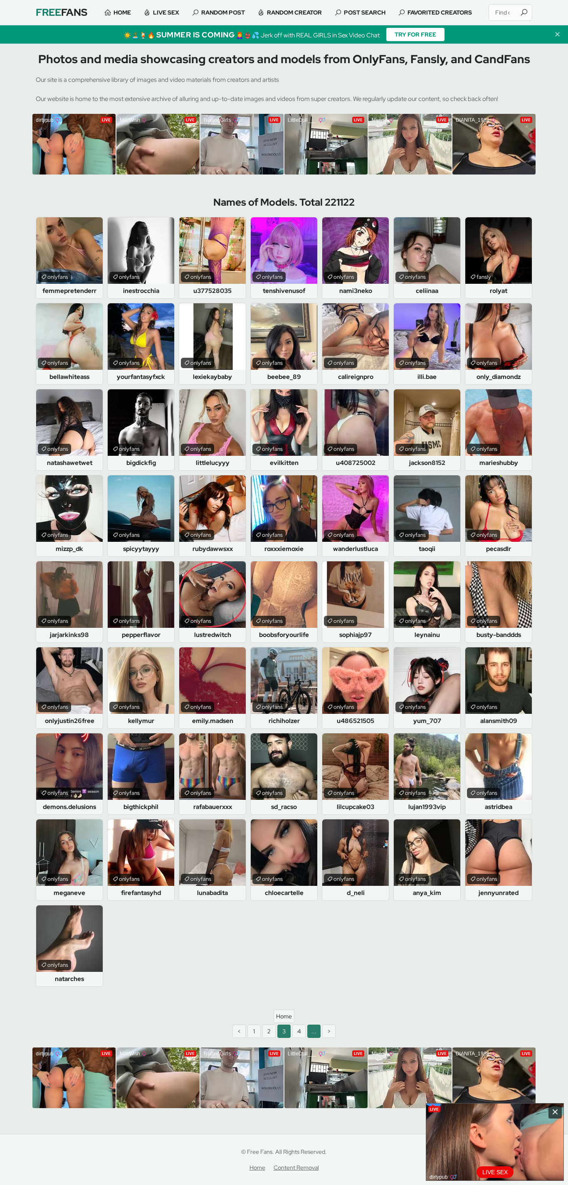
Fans (61, 12)
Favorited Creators (439, 12)
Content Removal (296, 1167)
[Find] (524, 12)
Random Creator (294, 12)
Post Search (364, 12)
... (313, 1031)
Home (122, 12)
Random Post (223, 12)
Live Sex (166, 12)
